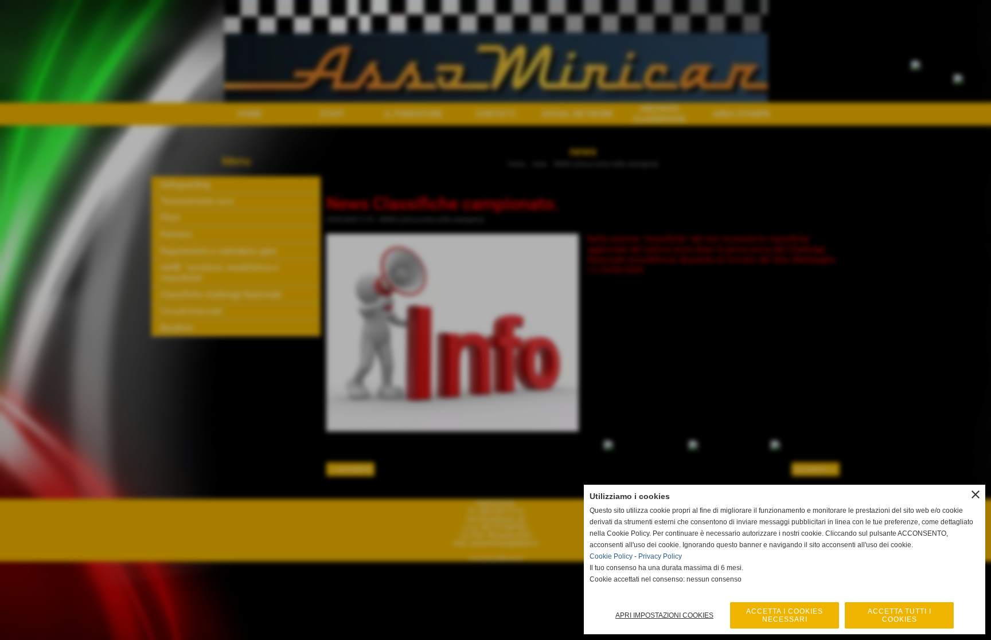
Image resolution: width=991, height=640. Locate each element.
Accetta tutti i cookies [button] (899, 615)
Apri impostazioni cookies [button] (664, 615)
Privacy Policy (660, 556)
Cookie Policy (611, 556)
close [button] (975, 494)
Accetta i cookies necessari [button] (784, 615)
